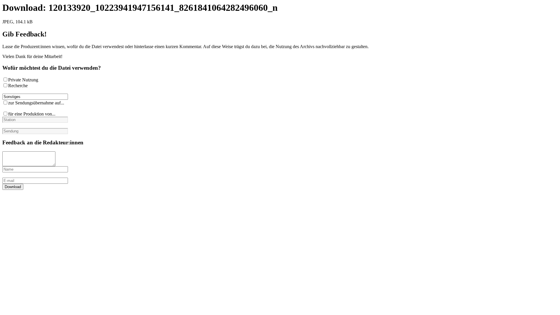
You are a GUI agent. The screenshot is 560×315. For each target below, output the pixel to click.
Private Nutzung (23, 79)
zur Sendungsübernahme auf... (36, 102)
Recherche (18, 85)
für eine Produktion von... (31, 113)
